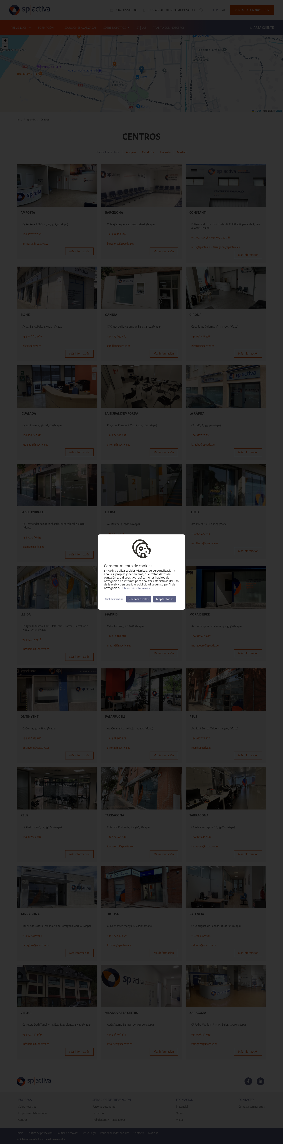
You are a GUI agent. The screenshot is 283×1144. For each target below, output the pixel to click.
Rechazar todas (139, 599)
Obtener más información (135, 588)
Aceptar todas (164, 599)
